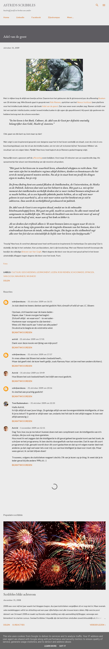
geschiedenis (28, 272)
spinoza (89, 272)
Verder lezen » (98, 625)
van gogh (8, 276)
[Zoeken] (97, 5)
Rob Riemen (55, 102)
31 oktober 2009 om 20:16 (40, 388)
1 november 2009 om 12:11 (32, 428)
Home (6, 17)
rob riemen (64, 272)
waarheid (20, 276)
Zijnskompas (54, 17)
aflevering (37, 158)
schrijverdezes (19, 301)
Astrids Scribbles (19, 5)
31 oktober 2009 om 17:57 (40, 354)
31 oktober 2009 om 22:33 (43, 403)
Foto (5, 263)
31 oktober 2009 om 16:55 (40, 301)
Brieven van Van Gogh (31, 251)
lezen (54, 272)
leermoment (43, 272)
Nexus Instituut (84, 102)
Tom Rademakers (20, 403)
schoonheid (77, 272)
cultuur (16, 272)
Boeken (101, 98)
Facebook (36, 17)
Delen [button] (6, 280)
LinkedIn (20, 17)
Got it (62, 646)
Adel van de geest (50, 106)
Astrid (15, 373)
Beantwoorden (22, 332)
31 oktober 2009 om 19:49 (32, 373)
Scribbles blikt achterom (19, 594)
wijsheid (31, 276)
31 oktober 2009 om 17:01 (32, 339)
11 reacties (18, 625)
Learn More (50, 646)
